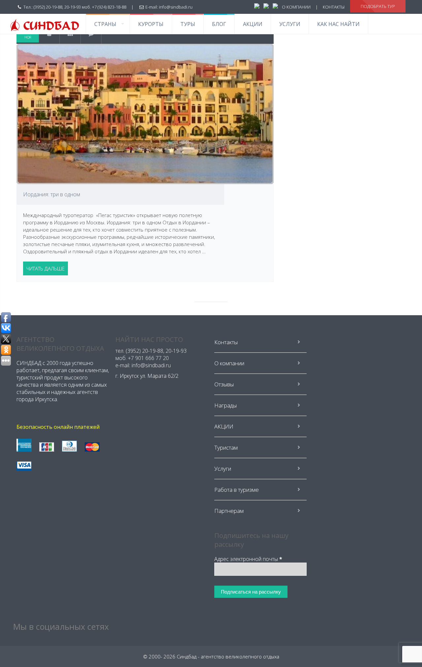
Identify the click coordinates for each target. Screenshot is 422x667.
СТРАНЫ (105, 24)
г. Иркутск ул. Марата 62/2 (146, 375)
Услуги (289, 24)
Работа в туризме (236, 489)
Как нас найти (338, 24)
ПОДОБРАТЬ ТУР (378, 6)
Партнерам (229, 510)
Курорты (151, 24)
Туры (187, 24)
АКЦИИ (252, 24)
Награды (225, 405)
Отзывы (224, 384)
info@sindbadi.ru (176, 7)
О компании (229, 363)
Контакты (226, 342)
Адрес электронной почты (248, 559)
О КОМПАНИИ (296, 7)
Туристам (226, 447)
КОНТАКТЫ (334, 7)
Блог (219, 24)
